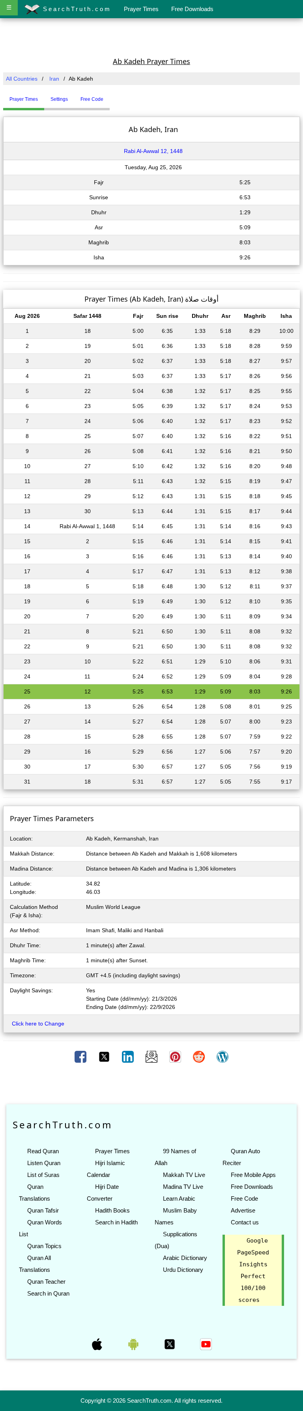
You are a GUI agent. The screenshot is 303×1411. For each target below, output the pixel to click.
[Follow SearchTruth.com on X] (170, 1344)
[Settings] (116, 96)
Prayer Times (141, 9)
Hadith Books (112, 1210)
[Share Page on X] (105, 1056)
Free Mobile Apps (253, 1174)
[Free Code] (120, 96)
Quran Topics (44, 1246)
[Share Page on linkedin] (128, 1056)
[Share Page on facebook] (81, 1056)
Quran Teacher (46, 1281)
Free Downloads (192, 9)
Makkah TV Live (184, 1174)
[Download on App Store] (97, 1344)
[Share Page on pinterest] (176, 1056)
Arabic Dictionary (185, 1257)
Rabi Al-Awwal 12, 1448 (153, 151)
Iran (54, 79)
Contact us (245, 1222)
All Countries (21, 79)
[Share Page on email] (152, 1056)
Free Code (244, 1198)
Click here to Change (38, 1023)
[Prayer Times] (112, 96)
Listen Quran (43, 1163)
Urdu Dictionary (183, 1269)
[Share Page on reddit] (199, 1056)
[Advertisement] (151, 37)
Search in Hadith (116, 1222)
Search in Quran (48, 1293)
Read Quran (43, 1151)
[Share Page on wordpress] (222, 1056)
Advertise (243, 1210)
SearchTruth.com (75, 9)
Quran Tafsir (43, 1210)
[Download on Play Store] (134, 1344)
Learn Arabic (179, 1198)
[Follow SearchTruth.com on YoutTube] (206, 1344)
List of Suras (43, 1174)
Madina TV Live (183, 1186)
